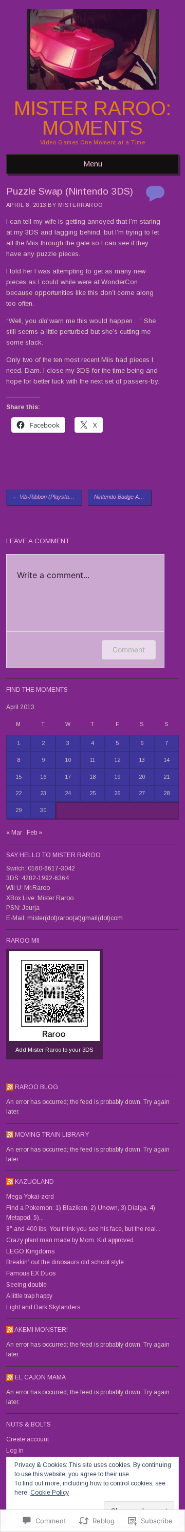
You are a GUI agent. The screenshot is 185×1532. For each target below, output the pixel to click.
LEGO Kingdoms (30, 1251)
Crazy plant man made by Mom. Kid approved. (70, 1240)
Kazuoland (34, 1181)
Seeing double (26, 1284)
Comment (129, 649)
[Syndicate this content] (9, 1087)
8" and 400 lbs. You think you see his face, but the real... (83, 1228)
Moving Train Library (52, 1134)
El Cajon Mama (40, 1377)
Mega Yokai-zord (30, 1196)
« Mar (14, 832)
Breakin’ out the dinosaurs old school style (65, 1262)
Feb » (34, 832)
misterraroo (80, 205)
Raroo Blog (36, 1087)
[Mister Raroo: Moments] (93, 93)
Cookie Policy (49, 1492)
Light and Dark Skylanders (43, 1307)
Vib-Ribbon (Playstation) (46, 497)
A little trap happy (29, 1296)
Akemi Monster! (41, 1329)
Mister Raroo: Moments (92, 118)
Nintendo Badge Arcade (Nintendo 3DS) (122, 497)
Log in (15, 1450)
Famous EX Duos (30, 1273)
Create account (27, 1439)
